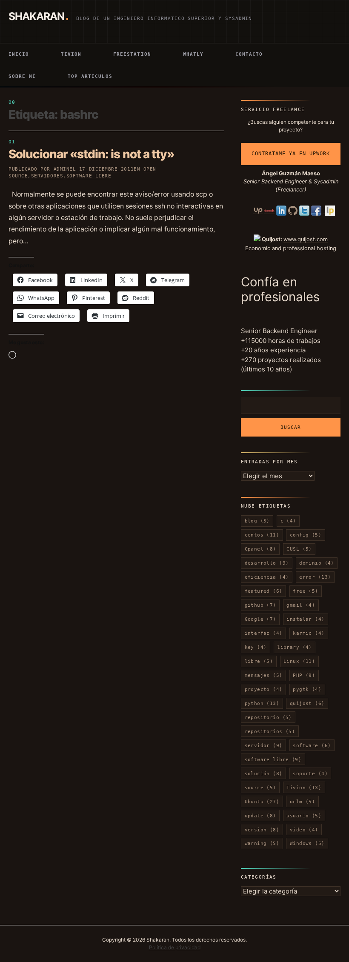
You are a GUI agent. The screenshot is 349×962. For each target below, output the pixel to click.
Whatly (193, 54)
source (260, 787)
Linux (299, 661)
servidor (264, 745)
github (260, 605)
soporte (310, 773)
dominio (316, 562)
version (262, 829)
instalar (305, 619)
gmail (300, 605)
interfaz (264, 633)
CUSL (299, 548)
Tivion (71, 54)
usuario (303, 815)
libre (259, 661)
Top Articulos (90, 76)
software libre (89, 176)
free (305, 591)
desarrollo (267, 562)
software (312, 745)
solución (264, 773)
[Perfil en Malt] (269, 210)
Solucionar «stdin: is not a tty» (91, 154)
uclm (302, 801)
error (315, 576)
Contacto (249, 54)
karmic (308, 633)
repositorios (270, 731)
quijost (307, 703)
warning (262, 843)
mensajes (264, 675)
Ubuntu (262, 801)
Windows (307, 843)
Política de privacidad (174, 947)
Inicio (19, 54)
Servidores (47, 176)
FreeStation (132, 54)
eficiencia (267, 576)
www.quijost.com (305, 239)
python (262, 703)
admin (62, 169)
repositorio (268, 717)
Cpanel (260, 548)
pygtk (307, 689)
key (256, 647)
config (305, 534)
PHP (304, 675)
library (294, 647)
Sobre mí (22, 76)
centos (262, 534)
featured (264, 591)
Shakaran (36, 16)
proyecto (264, 689)
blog (257, 520)
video (304, 829)
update (260, 815)
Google (260, 619)
